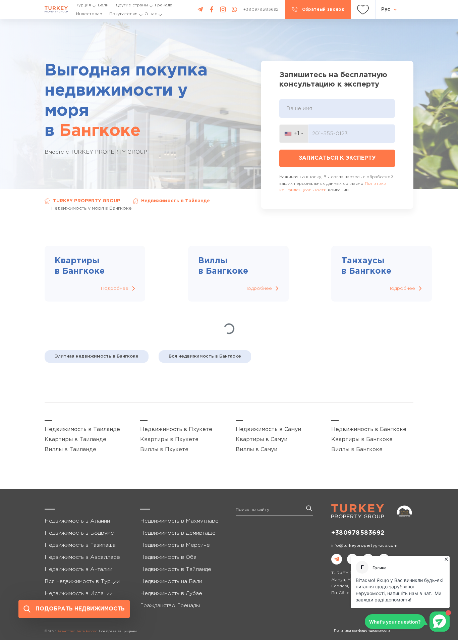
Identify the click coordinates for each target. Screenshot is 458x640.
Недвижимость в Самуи (268, 429)
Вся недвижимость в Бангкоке (205, 356)
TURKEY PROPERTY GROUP (86, 201)
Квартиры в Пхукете (169, 439)
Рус (385, 9)
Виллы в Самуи (256, 449)
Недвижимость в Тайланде (175, 201)
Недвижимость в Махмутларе (179, 521)
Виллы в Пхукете (164, 449)
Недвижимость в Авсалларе (82, 557)
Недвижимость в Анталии (78, 569)
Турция (83, 5)
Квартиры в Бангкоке (362, 439)
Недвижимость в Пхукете (176, 429)
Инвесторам (89, 14)
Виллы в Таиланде (70, 449)
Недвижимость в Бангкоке (368, 429)
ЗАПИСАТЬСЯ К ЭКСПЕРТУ (337, 158)
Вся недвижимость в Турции (82, 581)
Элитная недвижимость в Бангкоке (96, 356)
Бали (103, 5)
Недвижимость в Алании (77, 521)
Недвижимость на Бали (171, 581)
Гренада (163, 5)
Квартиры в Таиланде (75, 439)
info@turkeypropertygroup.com (364, 545)
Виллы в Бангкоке (357, 449)
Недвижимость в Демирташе (178, 533)
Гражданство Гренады (170, 605)
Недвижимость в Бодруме (79, 533)
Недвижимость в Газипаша (80, 545)
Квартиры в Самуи (261, 439)
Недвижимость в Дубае (171, 593)
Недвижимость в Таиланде (82, 429)
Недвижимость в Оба (168, 557)
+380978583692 (358, 533)
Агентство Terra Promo (77, 631)
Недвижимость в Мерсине (175, 545)
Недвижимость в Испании (79, 593)
